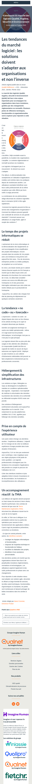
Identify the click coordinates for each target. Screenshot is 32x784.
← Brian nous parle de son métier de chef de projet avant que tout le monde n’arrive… (15, 616)
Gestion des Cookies (16, 666)
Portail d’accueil (16, 689)
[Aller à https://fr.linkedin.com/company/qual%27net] (13, 704)
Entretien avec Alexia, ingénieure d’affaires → (15, 622)
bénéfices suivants (15, 536)
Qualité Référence (8, 87)
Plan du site (16, 669)
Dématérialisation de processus (16, 686)
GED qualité (16, 683)
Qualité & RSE (15, 610)
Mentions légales (16, 661)
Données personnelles (16, 663)
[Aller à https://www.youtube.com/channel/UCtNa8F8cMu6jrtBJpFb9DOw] (17, 704)
